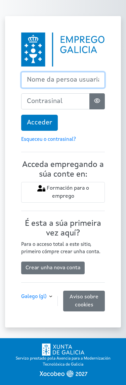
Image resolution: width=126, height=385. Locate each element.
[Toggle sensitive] (97, 101)
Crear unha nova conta (53, 268)
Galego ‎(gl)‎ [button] (34, 296)
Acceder (39, 122)
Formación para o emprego (67, 192)
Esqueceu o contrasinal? (48, 139)
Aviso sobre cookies (84, 301)
